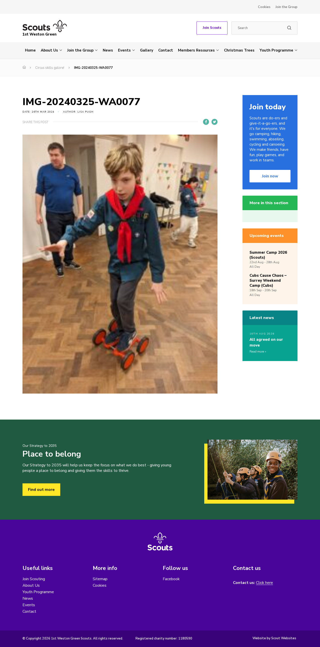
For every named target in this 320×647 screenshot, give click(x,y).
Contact (165, 50)
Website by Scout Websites (274, 638)
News (108, 50)
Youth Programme (276, 50)
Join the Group (287, 7)
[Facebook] (206, 122)
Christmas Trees (239, 50)
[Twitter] (215, 122)
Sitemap (100, 579)
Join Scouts (212, 28)
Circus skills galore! (49, 68)
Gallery (146, 50)
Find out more (41, 489)
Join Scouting (33, 579)
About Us (49, 50)
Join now (270, 176)
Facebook (171, 579)
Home (30, 50)
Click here (264, 583)
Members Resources (196, 50)
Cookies (264, 7)
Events (124, 50)
